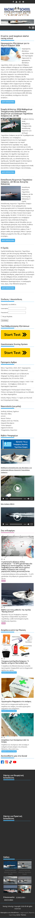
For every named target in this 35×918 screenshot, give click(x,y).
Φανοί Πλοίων (6, 418)
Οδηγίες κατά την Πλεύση (9, 421)
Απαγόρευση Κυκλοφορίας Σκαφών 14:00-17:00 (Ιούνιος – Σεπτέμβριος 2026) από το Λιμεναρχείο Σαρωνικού (17, 384)
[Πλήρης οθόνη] (32, 499)
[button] (17, 488)
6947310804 (8, 900)
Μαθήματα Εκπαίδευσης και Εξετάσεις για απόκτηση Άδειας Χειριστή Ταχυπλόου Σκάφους (16, 470)
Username (4, 308)
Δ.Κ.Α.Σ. (3, 416)
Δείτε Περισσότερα (8, 102)
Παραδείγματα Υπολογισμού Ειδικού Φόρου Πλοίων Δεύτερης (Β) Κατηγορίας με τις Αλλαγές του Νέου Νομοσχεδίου (17, 392)
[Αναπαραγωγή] (3, 499)
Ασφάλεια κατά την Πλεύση (9, 672)
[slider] (16, 498)
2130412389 (20, 897)
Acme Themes (21, 915)
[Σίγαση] (28, 499)
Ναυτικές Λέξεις (6, 414)
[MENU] (33, 27)
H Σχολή (4, 248)
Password (4, 312)
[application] (17, 488)
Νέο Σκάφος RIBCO (7, 504)
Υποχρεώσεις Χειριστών (9, 430)
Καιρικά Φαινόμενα (7, 423)
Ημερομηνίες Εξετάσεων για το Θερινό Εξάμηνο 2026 (15, 44)
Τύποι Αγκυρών (6, 425)
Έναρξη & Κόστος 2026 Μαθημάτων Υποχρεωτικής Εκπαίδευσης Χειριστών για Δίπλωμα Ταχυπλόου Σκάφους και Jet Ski (17, 112)
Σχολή (3, 580)
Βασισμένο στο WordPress (9, 912)
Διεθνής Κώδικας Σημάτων (10, 411)
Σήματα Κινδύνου (7, 428)
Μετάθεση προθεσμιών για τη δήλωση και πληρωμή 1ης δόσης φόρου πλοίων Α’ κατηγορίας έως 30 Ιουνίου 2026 (15, 376)
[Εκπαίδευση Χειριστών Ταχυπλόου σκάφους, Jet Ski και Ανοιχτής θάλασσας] (11, 187)
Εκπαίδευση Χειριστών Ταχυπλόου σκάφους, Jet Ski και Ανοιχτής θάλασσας (16, 182)
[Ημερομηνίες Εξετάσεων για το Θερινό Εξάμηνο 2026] (11, 49)
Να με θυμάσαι (7, 316)
